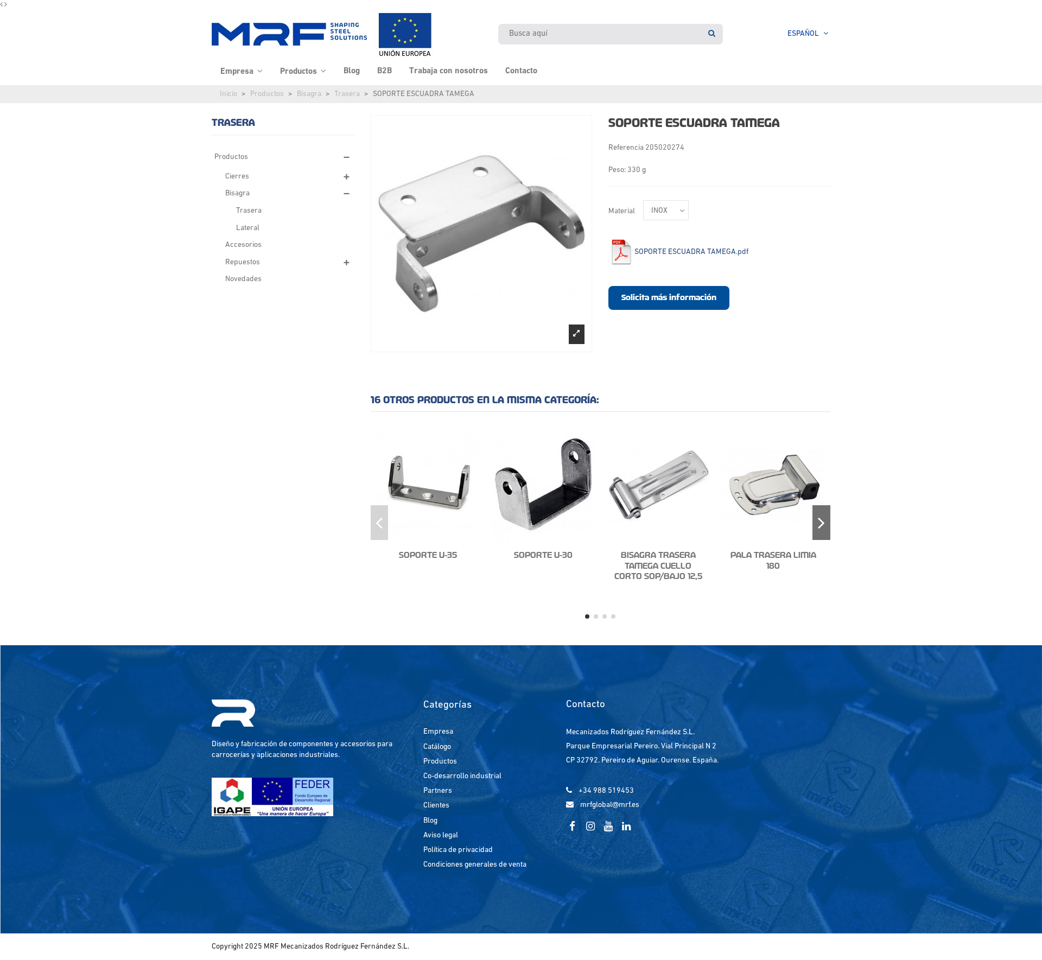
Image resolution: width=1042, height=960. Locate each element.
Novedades (243, 279)
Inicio (228, 94)
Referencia (626, 148)
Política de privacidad (458, 850)
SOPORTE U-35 (428, 555)
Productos (267, 94)
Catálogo (437, 747)
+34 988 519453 (606, 791)
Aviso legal (440, 835)
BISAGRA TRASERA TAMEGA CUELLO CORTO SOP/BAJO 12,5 (658, 566)
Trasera (347, 94)
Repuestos (242, 262)
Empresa (438, 732)
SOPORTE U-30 (543, 555)
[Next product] (5, 5)
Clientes (436, 806)
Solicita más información (668, 297)
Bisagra (309, 94)
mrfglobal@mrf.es (609, 805)
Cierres (237, 177)
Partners (437, 791)
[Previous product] (2, 5)
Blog (430, 821)
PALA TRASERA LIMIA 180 (773, 560)
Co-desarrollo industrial (462, 776)
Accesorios (243, 245)
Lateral (247, 228)
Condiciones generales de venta (474, 865)
